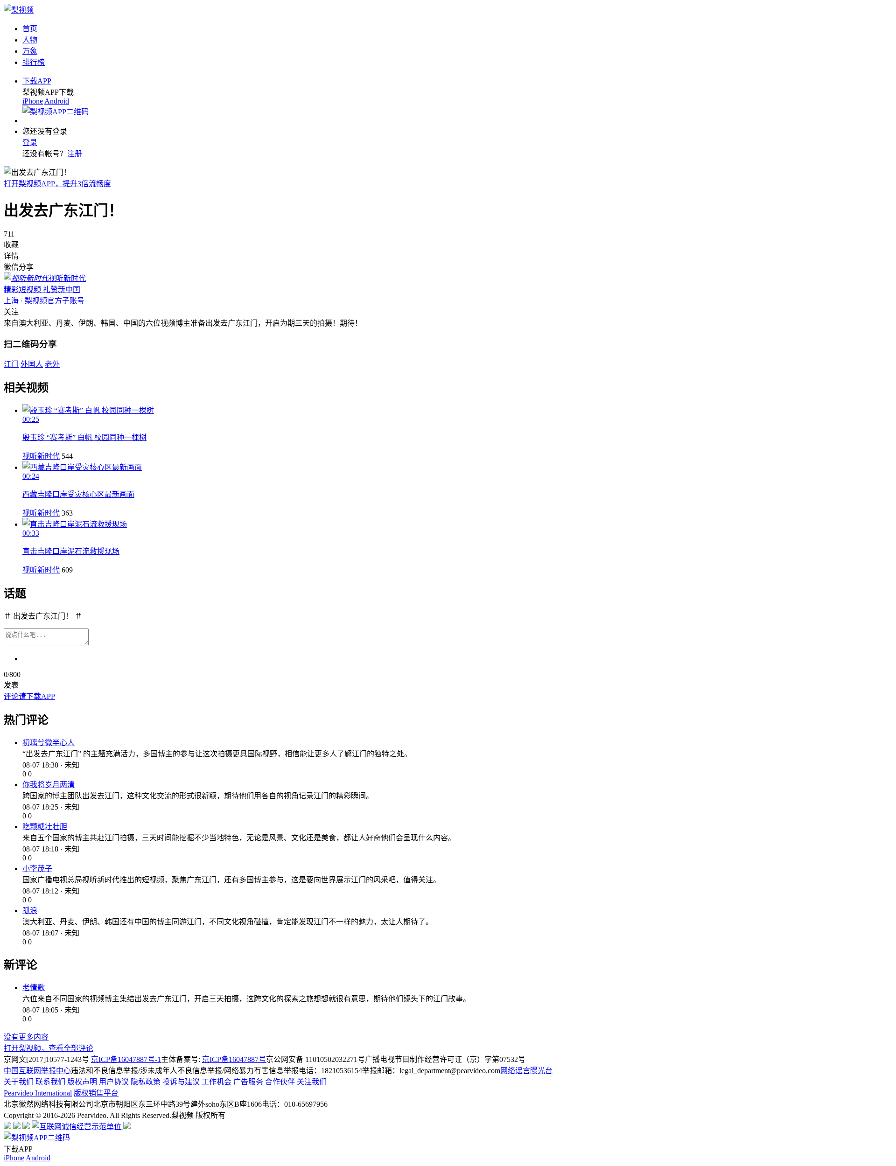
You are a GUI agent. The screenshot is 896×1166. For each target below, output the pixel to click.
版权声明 (82, 1082)
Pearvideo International (38, 1093)
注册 (74, 154)
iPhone (32, 101)
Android (56, 101)
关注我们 (312, 1082)
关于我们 (19, 1082)
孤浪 (29, 911)
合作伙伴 (280, 1082)
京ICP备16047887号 (234, 1059)
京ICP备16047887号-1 (126, 1059)
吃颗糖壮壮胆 (44, 827)
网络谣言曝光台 (526, 1071)
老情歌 (33, 987)
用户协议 (114, 1082)
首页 (29, 29)
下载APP (36, 81)
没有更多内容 (26, 1037)
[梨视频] (19, 10)
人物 (29, 40)
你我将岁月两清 (48, 785)
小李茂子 (37, 869)
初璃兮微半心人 (48, 743)
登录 (29, 143)
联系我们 (50, 1082)
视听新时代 (41, 456)
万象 (29, 51)
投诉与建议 (181, 1082)
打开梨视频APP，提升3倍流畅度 (57, 184)
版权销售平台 (96, 1093)
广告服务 (248, 1082)
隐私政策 (146, 1082)
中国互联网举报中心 (37, 1071)
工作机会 (216, 1082)
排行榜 (33, 62)
